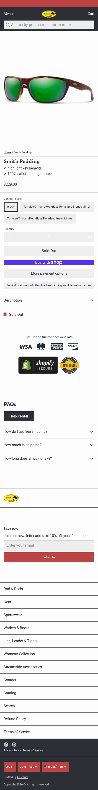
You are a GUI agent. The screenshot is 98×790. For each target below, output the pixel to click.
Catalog (10, 693)
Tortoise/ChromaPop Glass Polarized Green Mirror (39, 218)
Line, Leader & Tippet (20, 641)
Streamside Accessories (23, 667)
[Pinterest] (14, 744)
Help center (18, 416)
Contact (10, 680)
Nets (7, 602)
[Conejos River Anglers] (49, 14)
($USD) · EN (55, 766)
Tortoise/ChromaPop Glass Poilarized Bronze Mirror (56, 206)
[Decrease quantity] (9, 237)
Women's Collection (19, 654)
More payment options (49, 273)
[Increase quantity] (89, 237)
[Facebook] (6, 744)
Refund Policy (15, 719)
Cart (91, 14)
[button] (49, 251)
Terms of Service (17, 732)
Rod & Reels (13, 589)
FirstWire (22, 777)
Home (7, 152)
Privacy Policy (12, 750)
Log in (10, 766)
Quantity (9, 229)
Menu (8, 14)
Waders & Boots (16, 628)
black (10, 206)
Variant (13, 199)
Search (9, 706)
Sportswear (13, 615)
